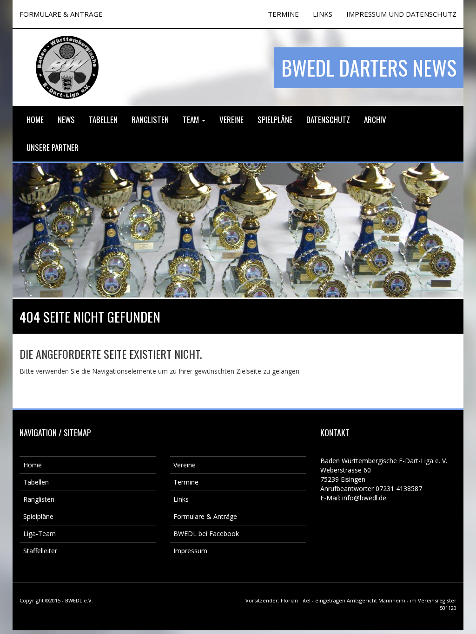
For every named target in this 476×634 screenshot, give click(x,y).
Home (35, 119)
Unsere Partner (52, 147)
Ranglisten (150, 119)
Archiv (375, 119)
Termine (185, 482)
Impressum (190, 550)
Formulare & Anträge (205, 516)
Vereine (231, 119)
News (66, 119)
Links (322, 14)
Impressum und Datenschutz (401, 14)
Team (192, 119)
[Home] (67, 67)
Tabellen (103, 119)
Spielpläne (275, 119)
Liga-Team (39, 533)
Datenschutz (328, 119)
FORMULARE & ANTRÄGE (61, 14)
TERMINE (283, 14)
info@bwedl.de (364, 497)
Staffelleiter (40, 550)
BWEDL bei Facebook (206, 533)
